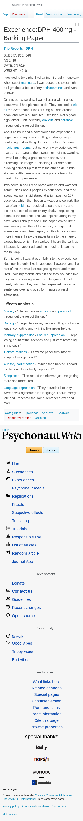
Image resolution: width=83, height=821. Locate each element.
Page (5, 14)
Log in (6, 429)
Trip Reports (13, 48)
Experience (31, 413)
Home (17, 464)
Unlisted (40, 417)
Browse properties (47, 727)
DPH (29, 48)
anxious (48, 120)
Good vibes (22, 643)
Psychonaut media (28, 488)
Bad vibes (20, 659)
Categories (12, 413)
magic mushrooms (17, 147)
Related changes (47, 688)
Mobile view (10, 814)
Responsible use (26, 537)
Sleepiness (11, 376)
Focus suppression (51, 335)
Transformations (15, 352)
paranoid (67, 120)
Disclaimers (59, 806)
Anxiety (9, 311)
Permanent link (46, 707)
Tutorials (19, 529)
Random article (25, 553)
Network (17, 636)
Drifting (9, 323)
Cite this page (46, 720)
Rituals (18, 504)
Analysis (63, 413)
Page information (46, 714)
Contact (51, 450)
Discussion (19, 14)
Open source (23, 616)
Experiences (23, 480)
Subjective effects (27, 512)
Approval (48, 413)
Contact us (22, 591)
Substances (22, 472)
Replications (23, 496)
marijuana (28, 82)
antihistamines (53, 88)
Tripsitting (20, 521)
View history (73, 14)
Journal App (22, 561)
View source (54, 14)
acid (21, 205)
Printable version (46, 701)
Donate (34, 450)
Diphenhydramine (19, 417)
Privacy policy (11, 806)
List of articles (24, 545)
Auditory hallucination (19, 364)
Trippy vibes (22, 651)
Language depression (19, 388)
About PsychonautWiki (35, 806)
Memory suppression (19, 335)
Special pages (46, 694)
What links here (46, 681)
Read (39, 14)
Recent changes (26, 607)
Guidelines (21, 599)
